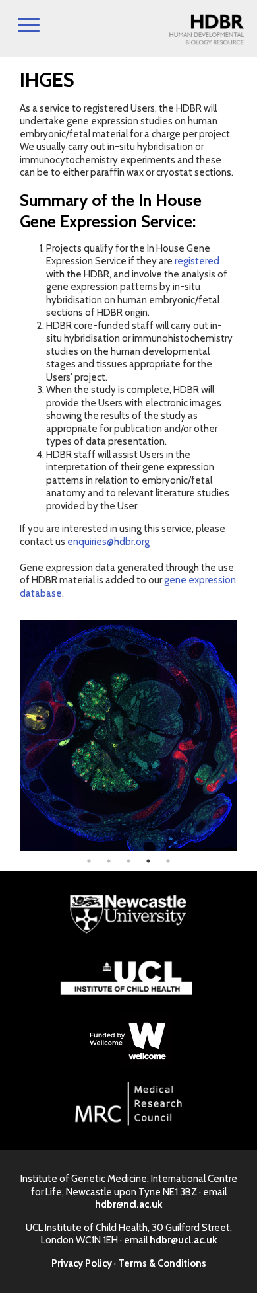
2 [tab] (108, 861)
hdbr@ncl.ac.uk (128, 1204)
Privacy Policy (81, 1263)
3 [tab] (128, 861)
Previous (9, 735)
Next (247, 735)
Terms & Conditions (162, 1263)
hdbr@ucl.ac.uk (183, 1240)
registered (197, 261)
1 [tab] (89, 861)
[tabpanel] (128, 735)
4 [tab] (148, 861)
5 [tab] (168, 861)
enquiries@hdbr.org (108, 542)
